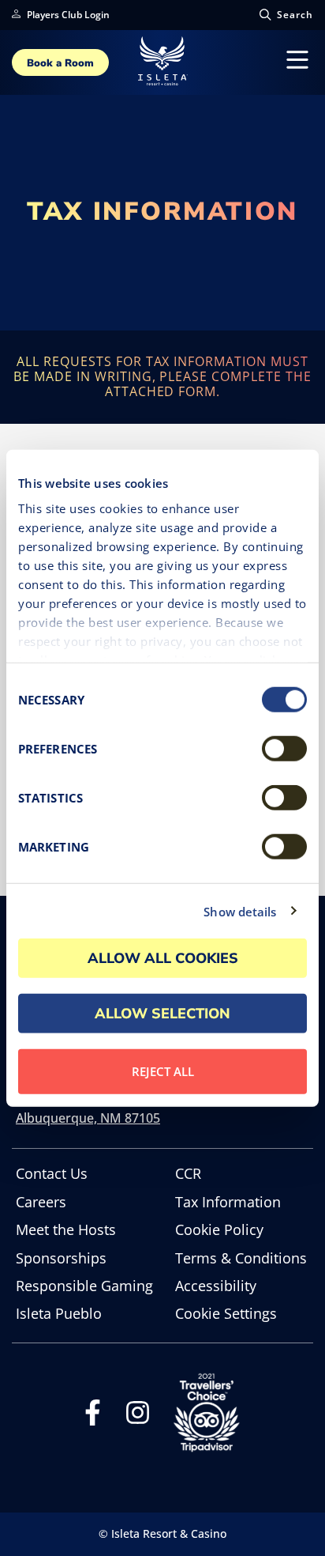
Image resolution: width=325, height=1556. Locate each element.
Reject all (163, 1071)
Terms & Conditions (241, 1258)
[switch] (284, 748)
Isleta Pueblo (59, 1314)
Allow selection (162, 1013)
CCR (188, 1174)
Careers (41, 1202)
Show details (240, 911)
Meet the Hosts (66, 1230)
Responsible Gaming (84, 1286)
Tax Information (228, 1202)
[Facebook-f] (93, 1417)
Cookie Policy (219, 1230)
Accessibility (215, 1286)
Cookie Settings (226, 1314)
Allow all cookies (163, 958)
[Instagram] (138, 1417)
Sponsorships (61, 1258)
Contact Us (52, 1174)
